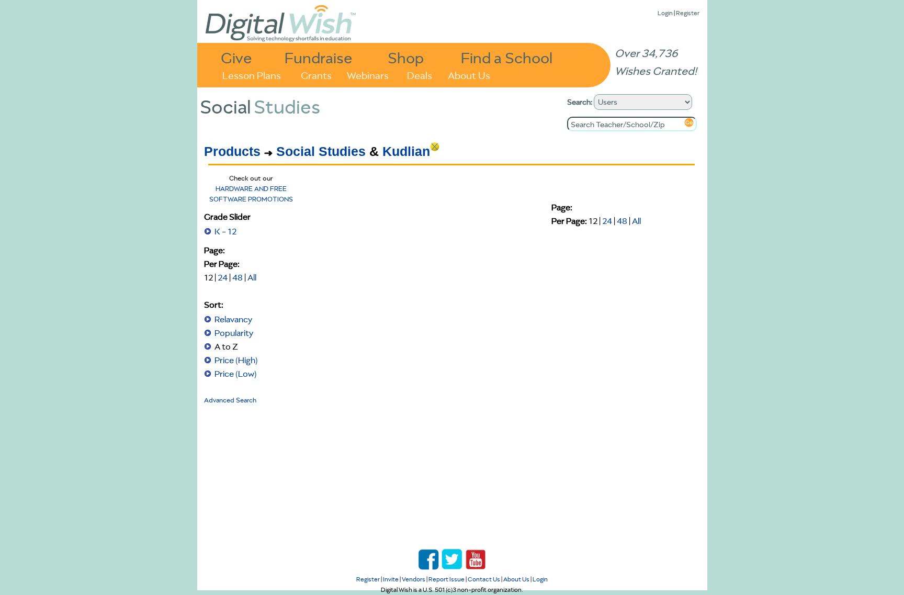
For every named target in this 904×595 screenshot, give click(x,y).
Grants (316, 75)
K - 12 (225, 231)
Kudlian (406, 151)
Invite (391, 579)
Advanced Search (230, 400)
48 (237, 277)
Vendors (413, 579)
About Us (469, 75)
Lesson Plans (251, 75)
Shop (406, 57)
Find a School (506, 57)
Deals (419, 75)
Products (232, 151)
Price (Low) (235, 373)
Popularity (233, 333)
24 (223, 277)
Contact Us (484, 579)
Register (687, 12)
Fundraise (319, 57)
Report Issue (446, 579)
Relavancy (233, 319)
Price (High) (236, 360)
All (251, 277)
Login (665, 12)
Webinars (368, 75)
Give (236, 57)
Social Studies (321, 151)
